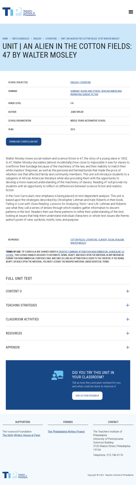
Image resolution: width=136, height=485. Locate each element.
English (74, 82)
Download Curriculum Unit (23, 141)
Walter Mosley (78, 243)
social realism (116, 239)
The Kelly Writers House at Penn (21, 435)
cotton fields (77, 239)
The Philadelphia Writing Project (66, 431)
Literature (85, 82)
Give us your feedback (87, 395)
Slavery (102, 239)
